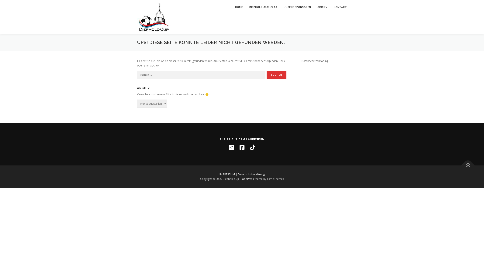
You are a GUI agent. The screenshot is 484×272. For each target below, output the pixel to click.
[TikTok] (252, 147)
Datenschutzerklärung (314, 61)
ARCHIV (322, 7)
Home (239, 7)
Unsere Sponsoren (297, 7)
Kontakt (340, 7)
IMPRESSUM (227, 174)
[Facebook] (242, 147)
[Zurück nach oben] (468, 165)
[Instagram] (231, 147)
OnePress (248, 179)
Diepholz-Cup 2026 (263, 7)
